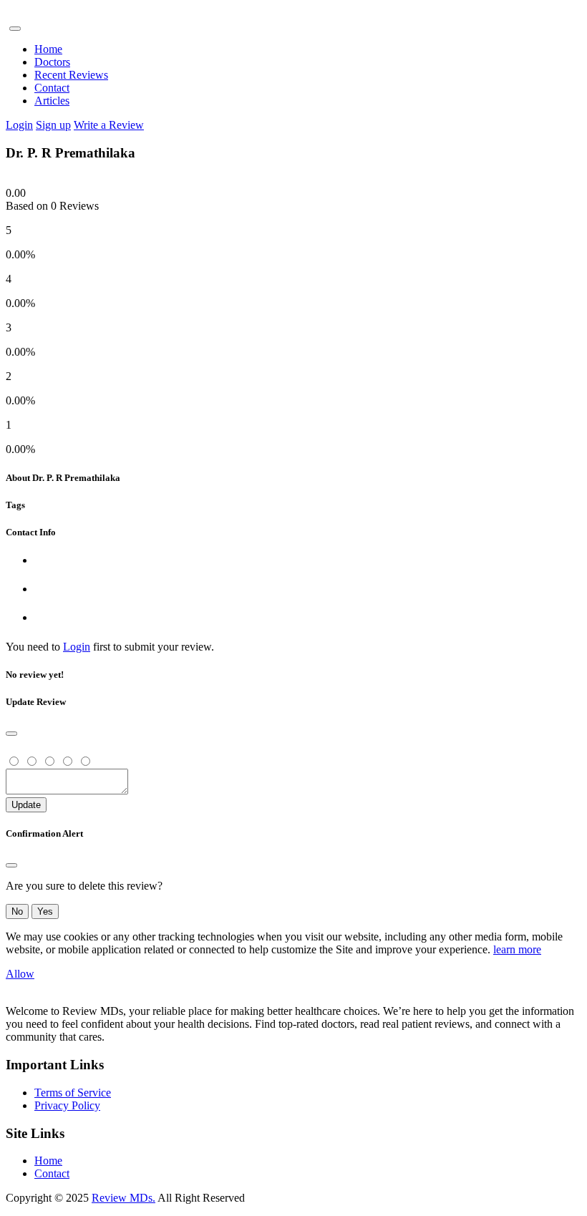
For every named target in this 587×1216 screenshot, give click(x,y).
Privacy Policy (67, 1105)
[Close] (11, 733)
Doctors (52, 62)
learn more (517, 949)
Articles (51, 100)
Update (26, 804)
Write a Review (109, 125)
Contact (51, 88)
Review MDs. (123, 1198)
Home (48, 49)
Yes (45, 911)
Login (19, 125)
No (17, 911)
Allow (20, 974)
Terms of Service (72, 1092)
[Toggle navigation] (15, 28)
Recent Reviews (71, 75)
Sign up (53, 125)
